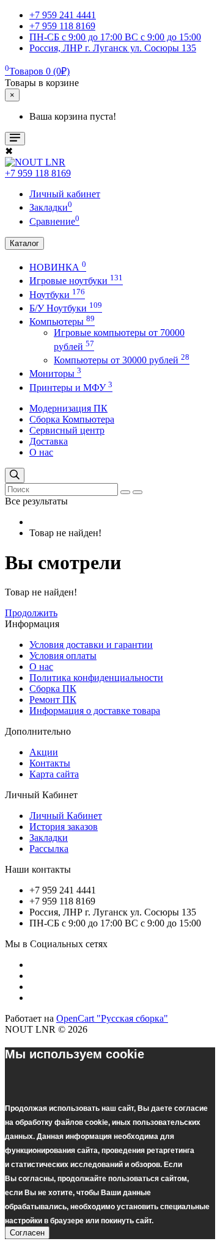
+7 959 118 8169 (38, 173)
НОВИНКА (57, 267)
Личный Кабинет (65, 815)
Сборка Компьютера (71, 419)
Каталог (24, 243)
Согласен (27, 1232)
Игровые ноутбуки (76, 280)
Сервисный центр (67, 430)
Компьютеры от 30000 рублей (121, 360)
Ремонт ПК (52, 699)
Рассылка (48, 848)
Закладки (48, 837)
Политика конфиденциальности (96, 677)
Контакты (49, 763)
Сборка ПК (52, 688)
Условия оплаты (63, 655)
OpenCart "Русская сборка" (112, 1018)
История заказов (63, 826)
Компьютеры (62, 321)
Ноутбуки (57, 294)
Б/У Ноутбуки (65, 308)
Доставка (48, 441)
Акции (43, 752)
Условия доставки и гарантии (91, 644)
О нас (41, 452)
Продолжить (31, 613)
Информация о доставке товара (94, 710)
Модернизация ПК (68, 408)
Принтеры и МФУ (70, 387)
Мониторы (55, 373)
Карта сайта (54, 774)
